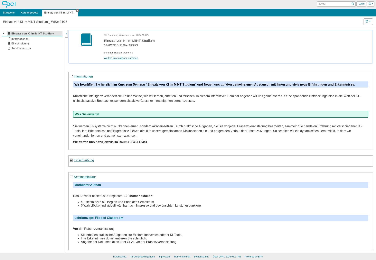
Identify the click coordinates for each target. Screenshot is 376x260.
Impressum (164, 256)
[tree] (32, 41)
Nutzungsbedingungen (142, 256)
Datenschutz (120, 256)
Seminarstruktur (85, 177)
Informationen (83, 76)
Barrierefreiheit (182, 256)
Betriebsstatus (201, 256)
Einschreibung (84, 160)
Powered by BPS (254, 256)
